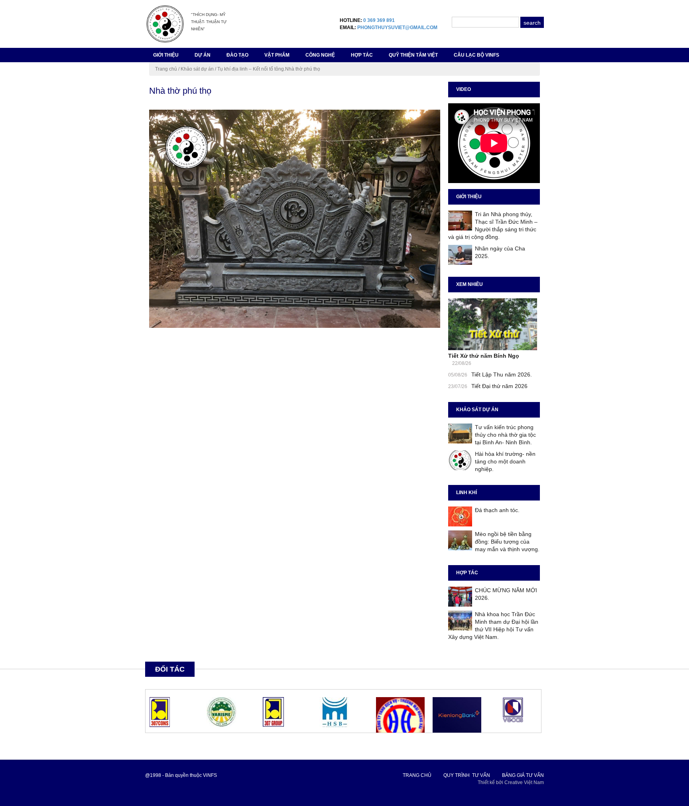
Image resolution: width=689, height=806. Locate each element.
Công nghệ (320, 55)
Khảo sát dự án (197, 69)
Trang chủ (166, 69)
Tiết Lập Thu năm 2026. (501, 374)
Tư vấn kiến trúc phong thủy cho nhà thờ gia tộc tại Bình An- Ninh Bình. (505, 434)
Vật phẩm (276, 55)
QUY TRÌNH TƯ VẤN (466, 775)
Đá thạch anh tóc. (497, 510)
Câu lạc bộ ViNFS (476, 55)
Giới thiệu (166, 55)
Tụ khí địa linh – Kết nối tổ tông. (251, 69)
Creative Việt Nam (524, 782)
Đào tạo (237, 55)
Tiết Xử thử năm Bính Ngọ (483, 356)
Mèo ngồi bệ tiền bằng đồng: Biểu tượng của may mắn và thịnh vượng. (507, 541)
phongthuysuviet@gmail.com (397, 27)
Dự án (203, 55)
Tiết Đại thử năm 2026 (499, 386)
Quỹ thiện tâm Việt (413, 55)
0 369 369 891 (379, 20)
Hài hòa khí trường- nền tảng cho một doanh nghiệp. (505, 461)
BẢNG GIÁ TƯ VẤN (523, 775)
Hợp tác (362, 55)
